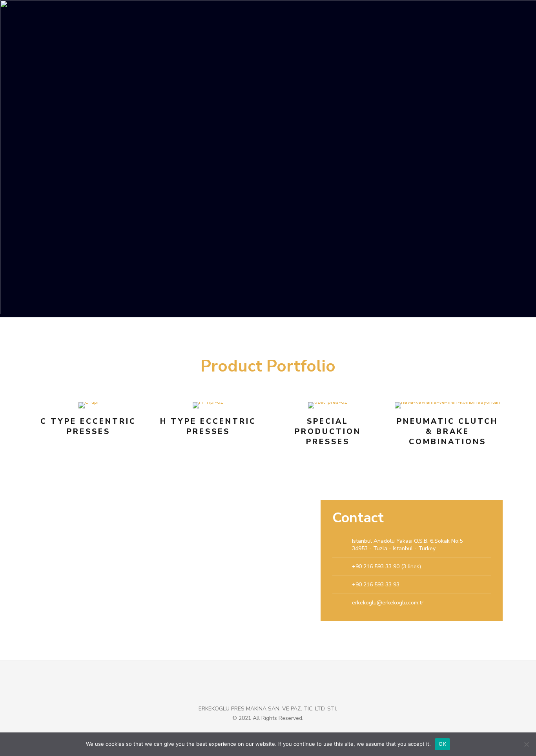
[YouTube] (263, 731)
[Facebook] (252, 731)
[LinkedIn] (273, 731)
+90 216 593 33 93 (375, 584)
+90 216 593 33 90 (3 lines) (386, 566)
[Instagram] (284, 731)
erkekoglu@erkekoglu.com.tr (387, 602)
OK (442, 744)
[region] (268, 158)
